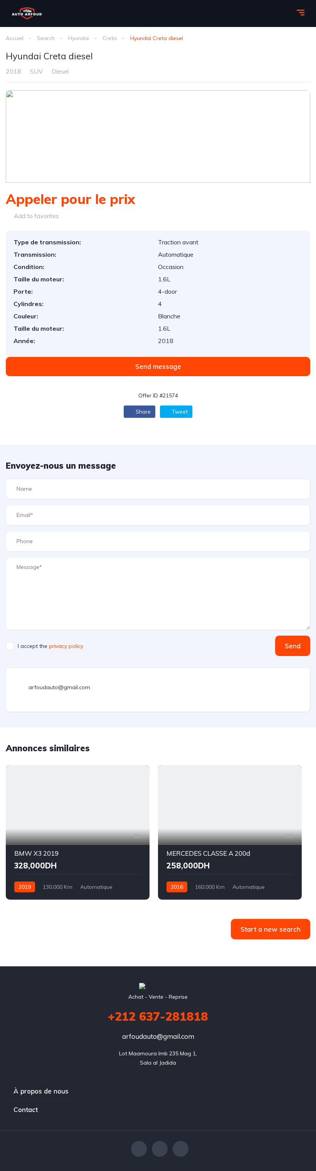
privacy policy (66, 646)
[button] (158, 366)
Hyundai (78, 38)
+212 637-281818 (158, 1016)
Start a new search (270, 929)
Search (46, 38)
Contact (25, 1109)
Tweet (179, 411)
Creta (110, 38)
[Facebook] (139, 1149)
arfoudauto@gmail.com (158, 1036)
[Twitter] (160, 1149)
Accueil (15, 38)
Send (293, 646)
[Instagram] (180, 1149)
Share (142, 411)
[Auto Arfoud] (27, 13)
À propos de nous (41, 1091)
